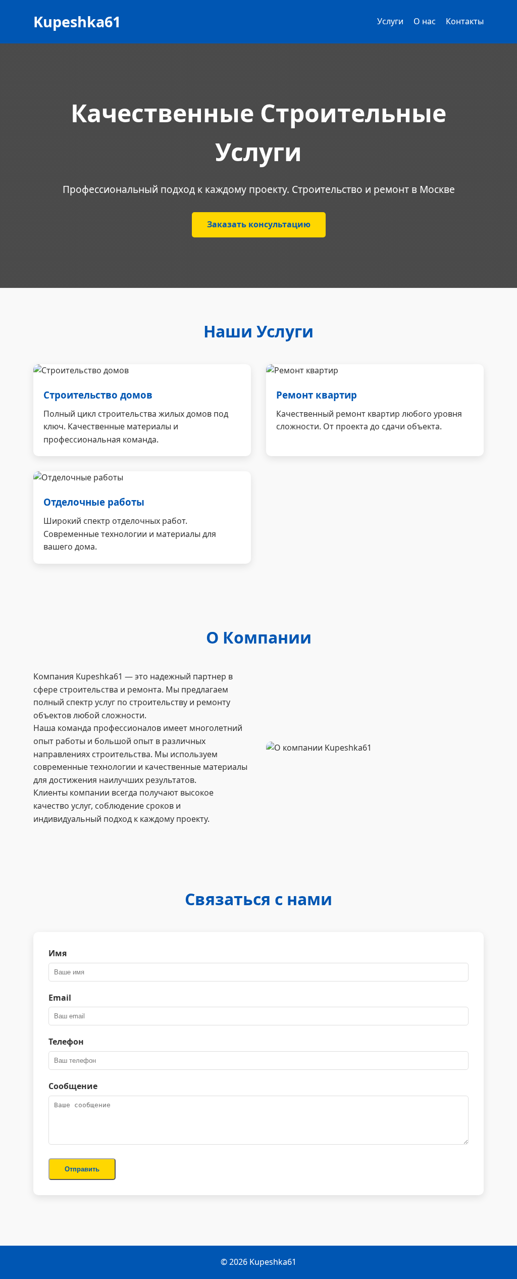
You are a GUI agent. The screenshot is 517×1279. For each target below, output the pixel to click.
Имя (57, 953)
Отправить (82, 1169)
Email (59, 997)
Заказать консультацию (259, 224)
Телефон (66, 1041)
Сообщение (72, 1086)
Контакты (465, 21)
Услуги (390, 21)
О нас (424, 21)
